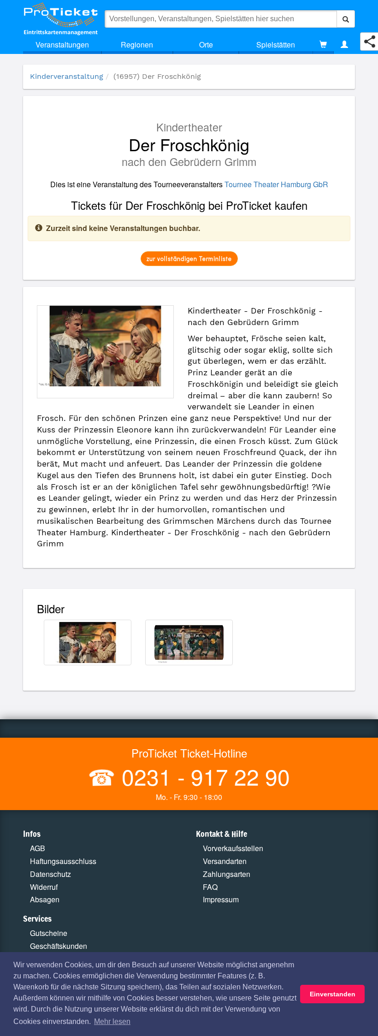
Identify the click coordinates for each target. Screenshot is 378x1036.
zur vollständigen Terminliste (189, 258)
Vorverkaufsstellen (233, 848)
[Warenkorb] (323, 45)
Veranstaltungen (62, 44)
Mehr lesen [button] (112, 1021)
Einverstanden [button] (332, 994)
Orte (206, 44)
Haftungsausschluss (63, 861)
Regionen (137, 44)
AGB (37, 848)
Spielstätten (275, 44)
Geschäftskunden (58, 946)
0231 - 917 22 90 (203, 776)
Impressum (221, 899)
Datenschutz (50, 874)
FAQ (210, 887)
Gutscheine (48, 933)
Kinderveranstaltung (66, 76)
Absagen (44, 899)
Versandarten (225, 861)
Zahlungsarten (226, 874)
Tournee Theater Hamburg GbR (276, 184)
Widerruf (44, 887)
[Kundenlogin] (344, 45)
